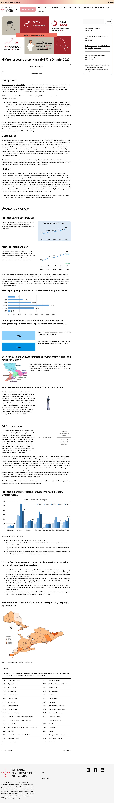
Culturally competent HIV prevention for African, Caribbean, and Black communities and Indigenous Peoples (97, 67)
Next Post (67, 750)
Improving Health (69, 7)
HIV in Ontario (42, 7)
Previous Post (7, 750)
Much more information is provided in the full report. (17, 662)
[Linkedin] (113, 2)
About (42, 772)
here (51, 122)
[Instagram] (108, 2)
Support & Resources (101, 7)
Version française (36, 74)
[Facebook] (111, 2)
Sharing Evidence (55, 7)
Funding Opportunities (84, 7)
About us (41, 11)
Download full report (36, 66)
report (58, 176)
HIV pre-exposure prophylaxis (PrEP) (13, 85)
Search (108, 21)
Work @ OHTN (44, 778)
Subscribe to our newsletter (11, 2)
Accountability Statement (92, 29)
